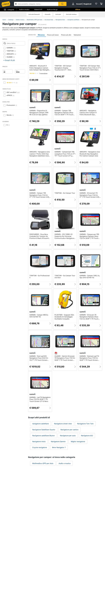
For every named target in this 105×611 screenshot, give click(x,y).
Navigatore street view (63, 424)
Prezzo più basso (53, 35)
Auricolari (58, 14)
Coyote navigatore (39, 447)
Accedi (79, 4)
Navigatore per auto (68, 436)
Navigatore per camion (69, 430)
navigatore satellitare (73, 19)
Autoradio (47, 14)
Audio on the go (52, 9)
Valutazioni (77, 35)
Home (4, 19)
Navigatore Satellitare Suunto (43, 430)
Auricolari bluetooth (34, 14)
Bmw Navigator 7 (59, 447)
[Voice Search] (16, 4)
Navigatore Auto (60, 19)
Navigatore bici (87, 436)
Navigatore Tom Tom (85, 424)
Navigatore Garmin (58, 441)
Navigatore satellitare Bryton (43, 436)
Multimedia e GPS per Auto (34, 19)
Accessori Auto (49, 19)
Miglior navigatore (78, 441)
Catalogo (10, 19)
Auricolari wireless (71, 14)
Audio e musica (24, 9)
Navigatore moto (39, 441)
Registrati (87, 4)
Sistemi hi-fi (38, 9)
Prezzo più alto (66, 35)
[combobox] (36, 4)
